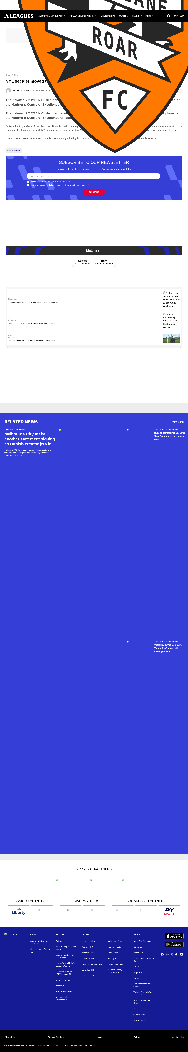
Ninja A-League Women (82, 16)
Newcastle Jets (114, 947)
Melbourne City (88, 976)
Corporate (137, 947)
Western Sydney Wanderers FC (115, 971)
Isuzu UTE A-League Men (50, 16)
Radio (136, 978)
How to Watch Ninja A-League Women (65, 964)
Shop (99, 1037)
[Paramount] (146, 911)
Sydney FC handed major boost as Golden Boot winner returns (31, 323)
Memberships (108, 16)
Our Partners (139, 1014)
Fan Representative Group (142, 985)
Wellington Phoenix (116, 964)
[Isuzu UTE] (62, 880)
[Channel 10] (123, 911)
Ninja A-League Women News (40, 950)
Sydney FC (112, 958)
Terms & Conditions (56, 1037)
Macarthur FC (88, 970)
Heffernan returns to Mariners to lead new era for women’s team (31, 341)
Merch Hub (138, 953)
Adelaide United (88, 941)
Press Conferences (64, 991)
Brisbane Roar (88, 953)
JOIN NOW (179, 16)
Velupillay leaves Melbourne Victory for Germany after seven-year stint (168, 648)
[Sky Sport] (169, 911)
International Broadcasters (61, 998)
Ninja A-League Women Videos (66, 948)
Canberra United (89, 958)
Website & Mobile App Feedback (142, 993)
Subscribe (94, 192)
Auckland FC (87, 947)
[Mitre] (71, 911)
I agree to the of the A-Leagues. (50, 182)
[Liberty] (19, 911)
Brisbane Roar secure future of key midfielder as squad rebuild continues (35, 302)
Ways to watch (139, 972)
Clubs (135, 16)
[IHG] (94, 911)
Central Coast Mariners (92, 964)
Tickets (59, 941)
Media (136, 1009)
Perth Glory (113, 953)
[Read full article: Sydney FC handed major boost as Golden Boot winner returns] (171, 321)
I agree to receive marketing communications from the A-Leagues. (59, 185)
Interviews (60, 986)
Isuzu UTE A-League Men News (39, 942)
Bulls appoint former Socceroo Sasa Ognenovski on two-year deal (169, 436)
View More (178, 422)
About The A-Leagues (142, 941)
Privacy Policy (48, 182)
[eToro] (42, 911)
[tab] (82, 262)
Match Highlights (63, 980)
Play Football (139, 1020)
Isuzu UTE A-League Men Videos (65, 956)
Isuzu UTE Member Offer (141, 1001)
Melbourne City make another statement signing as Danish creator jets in (29, 439)
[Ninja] (94, 880)
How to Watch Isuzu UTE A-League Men (64, 972)
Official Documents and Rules (143, 959)
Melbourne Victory (115, 941)
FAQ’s (136, 967)
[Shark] (126, 880)
